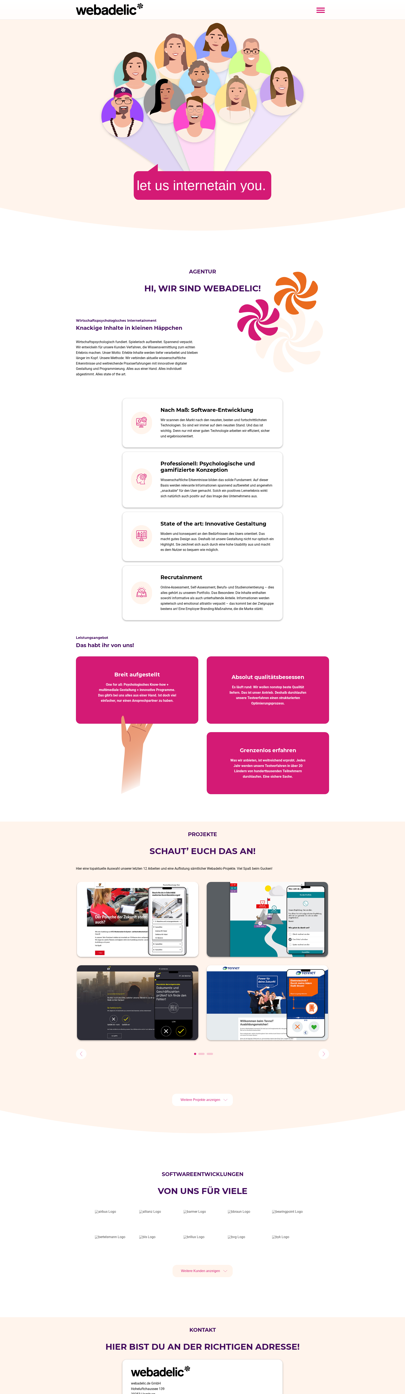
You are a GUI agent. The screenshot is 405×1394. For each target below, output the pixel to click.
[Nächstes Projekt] (324, 1054)
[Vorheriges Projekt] (81, 1054)
